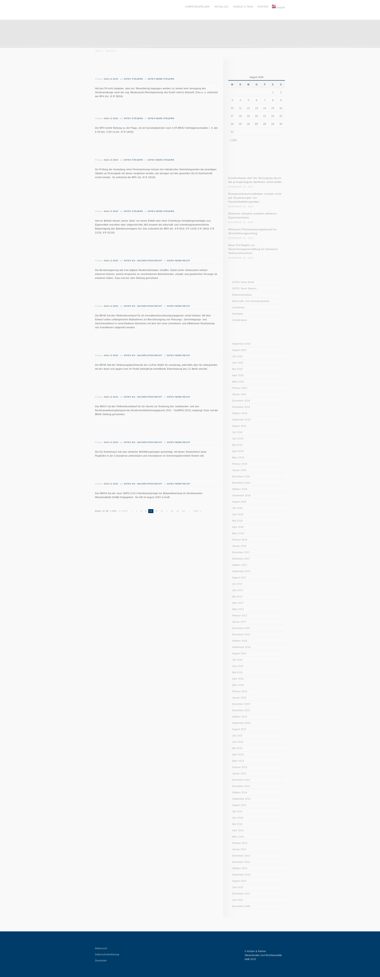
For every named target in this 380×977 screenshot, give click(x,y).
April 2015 (238, 754)
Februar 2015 (239, 767)
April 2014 (238, 830)
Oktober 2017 (239, 565)
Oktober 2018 (239, 489)
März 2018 (238, 533)
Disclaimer (101, 960)
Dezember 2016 (241, 628)
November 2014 (241, 786)
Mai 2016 (237, 672)
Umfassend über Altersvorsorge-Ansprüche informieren (146, 248)
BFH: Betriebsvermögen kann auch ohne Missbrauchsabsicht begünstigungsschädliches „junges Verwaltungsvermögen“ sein (150, 196)
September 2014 (241, 798)
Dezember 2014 (241, 780)
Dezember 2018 (241, 476)
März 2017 (238, 609)
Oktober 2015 (239, 716)
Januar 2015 (239, 773)
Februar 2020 (239, 388)
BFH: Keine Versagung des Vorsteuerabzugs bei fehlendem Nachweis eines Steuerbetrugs (152, 67)
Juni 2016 (237, 666)
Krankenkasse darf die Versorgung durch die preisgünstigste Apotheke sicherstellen (255, 179)
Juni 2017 (237, 590)
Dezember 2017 (241, 552)
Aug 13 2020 (111, 79)
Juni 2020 (237, 362)
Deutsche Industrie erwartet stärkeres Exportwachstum (252, 215)
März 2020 (238, 381)
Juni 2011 (237, 900)
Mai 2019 (237, 445)
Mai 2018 (237, 520)
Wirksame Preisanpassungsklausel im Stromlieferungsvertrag (252, 231)
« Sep (233, 139)
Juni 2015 (237, 742)
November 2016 (241, 634)
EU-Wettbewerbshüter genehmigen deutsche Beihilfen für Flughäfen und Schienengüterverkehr (156, 430)
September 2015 (241, 723)
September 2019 (241, 419)
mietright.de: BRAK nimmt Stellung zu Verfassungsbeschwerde (143, 343)
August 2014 (239, 805)
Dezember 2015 (241, 704)
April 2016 (238, 678)
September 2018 (241, 495)
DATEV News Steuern (161, 79)
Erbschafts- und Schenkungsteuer (251, 301)
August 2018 (239, 501)
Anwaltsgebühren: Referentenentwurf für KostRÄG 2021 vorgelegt (144, 385)
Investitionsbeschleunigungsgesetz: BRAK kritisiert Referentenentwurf (146, 294)
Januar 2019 (239, 470)
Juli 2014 (237, 811)
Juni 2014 (237, 817)
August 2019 (239, 426)
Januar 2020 (239, 394)
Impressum (101, 948)
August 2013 (239, 881)
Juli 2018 (237, 508)
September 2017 (241, 571)
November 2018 (241, 482)
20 (172, 511)
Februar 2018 (239, 539)
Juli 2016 (237, 659)
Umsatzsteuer (239, 320)
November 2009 (241, 906)
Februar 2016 (239, 691)
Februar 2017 (239, 615)
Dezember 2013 (241, 855)
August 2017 (239, 577)
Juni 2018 (237, 514)
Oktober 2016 (239, 640)
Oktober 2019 (239, 413)
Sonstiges (237, 313)
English (281, 7)
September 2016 (241, 647)
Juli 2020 (237, 356)
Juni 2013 (237, 887)
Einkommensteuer (242, 294)
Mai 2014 (237, 824)
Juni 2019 (237, 438)
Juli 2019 (237, 432)
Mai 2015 (237, 748)
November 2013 (241, 862)
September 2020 (241, 343)
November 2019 (241, 407)
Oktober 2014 (239, 792)
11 (156, 511)
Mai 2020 (237, 369)
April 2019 (238, 451)
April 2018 (238, 527)
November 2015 (241, 710)
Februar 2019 (239, 464)
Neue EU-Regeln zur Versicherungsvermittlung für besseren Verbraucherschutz (253, 249)
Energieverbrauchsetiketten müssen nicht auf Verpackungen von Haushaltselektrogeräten (254, 197)
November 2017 (241, 558)
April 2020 (238, 375)
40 (183, 511)
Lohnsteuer (238, 307)
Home (98, 51)
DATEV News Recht (178, 261)
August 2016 (239, 653)
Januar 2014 (239, 849)
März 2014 (238, 836)
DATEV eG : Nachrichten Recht (143, 261)
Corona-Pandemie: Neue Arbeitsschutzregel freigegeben (147, 471)
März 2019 (238, 457)
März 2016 (238, 685)
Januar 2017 (239, 622)
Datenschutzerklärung (107, 954)
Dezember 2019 (241, 400)
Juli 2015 (237, 735)
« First (123, 511)
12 (162, 511)
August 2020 (239, 350)
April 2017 (238, 603)
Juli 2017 (237, 584)
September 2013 (241, 874)
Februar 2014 (239, 843)
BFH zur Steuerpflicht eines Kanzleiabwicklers (152, 109)
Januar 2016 (239, 697)
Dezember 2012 (241, 893)
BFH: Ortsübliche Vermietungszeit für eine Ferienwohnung (147, 148)
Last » (197, 511)
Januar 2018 (239, 546)
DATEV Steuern (133, 79)
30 (178, 511)
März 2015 (238, 761)
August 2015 (239, 729)
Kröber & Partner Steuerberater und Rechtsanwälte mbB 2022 (263, 955)
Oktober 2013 (239, 868)
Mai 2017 (237, 596)
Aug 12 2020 (111, 484)
